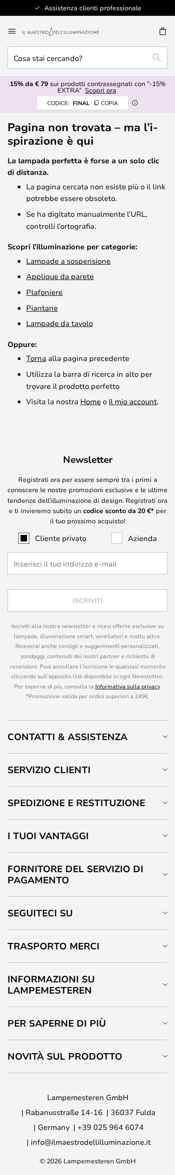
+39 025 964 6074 (110, 1127)
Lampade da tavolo (59, 323)
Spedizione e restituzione (76, 802)
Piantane (42, 308)
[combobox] (87, 58)
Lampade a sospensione (68, 261)
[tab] (87, 736)
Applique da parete (60, 276)
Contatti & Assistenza (67, 736)
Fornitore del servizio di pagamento (75, 874)
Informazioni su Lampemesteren (51, 984)
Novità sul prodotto (64, 1056)
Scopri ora (100, 90)
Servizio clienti (49, 769)
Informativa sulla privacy (127, 686)
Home (90, 401)
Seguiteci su (40, 913)
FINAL (82, 103)
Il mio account (133, 401)
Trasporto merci (53, 946)
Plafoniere (44, 292)
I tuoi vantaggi (48, 835)
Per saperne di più (56, 1023)
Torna (36, 358)
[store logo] (66, 31)
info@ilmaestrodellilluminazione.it (91, 1142)
